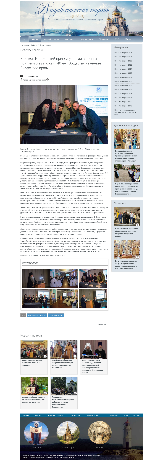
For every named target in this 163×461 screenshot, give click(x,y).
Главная (26, 415)
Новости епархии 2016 (123, 90)
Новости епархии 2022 (123, 65)
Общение (128, 39)
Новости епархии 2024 (123, 57)
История (100, 447)
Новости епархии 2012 (123, 106)
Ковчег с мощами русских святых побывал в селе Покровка (32, 362)
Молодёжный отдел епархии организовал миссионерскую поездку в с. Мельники (33, 399)
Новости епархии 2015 (123, 94)
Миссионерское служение (37, 315)
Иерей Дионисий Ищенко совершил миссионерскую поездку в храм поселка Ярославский (62, 364)
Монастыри (68, 447)
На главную (25, 45)
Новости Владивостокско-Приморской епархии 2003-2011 (125, 112)
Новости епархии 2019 (123, 77)
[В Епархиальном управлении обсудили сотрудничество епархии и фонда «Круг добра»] (127, 226)
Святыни (36, 447)
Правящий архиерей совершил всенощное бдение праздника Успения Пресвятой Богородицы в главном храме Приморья (126, 156)
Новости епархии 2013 (123, 102)
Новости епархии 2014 (123, 98)
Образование (104, 39)
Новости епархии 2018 (123, 81)
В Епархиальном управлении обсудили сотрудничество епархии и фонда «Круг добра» (126, 232)
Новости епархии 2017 (123, 85)
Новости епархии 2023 (123, 61)
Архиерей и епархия (51, 39)
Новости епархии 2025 (123, 53)
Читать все (102, 324)
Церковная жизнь (86, 39)
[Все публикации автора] (47, 80)
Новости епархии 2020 (123, 73)
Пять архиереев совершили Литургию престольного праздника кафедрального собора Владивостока (126, 265)
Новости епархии (45, 45)
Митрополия (69, 39)
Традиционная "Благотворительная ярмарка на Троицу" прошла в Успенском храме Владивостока (64, 402)
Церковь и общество (56, 315)
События (35, 39)
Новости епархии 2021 (123, 69)
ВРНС (117, 39)
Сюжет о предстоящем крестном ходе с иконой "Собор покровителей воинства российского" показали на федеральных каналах (92, 366)
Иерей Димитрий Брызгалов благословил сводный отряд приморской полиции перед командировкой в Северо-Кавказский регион (126, 189)
